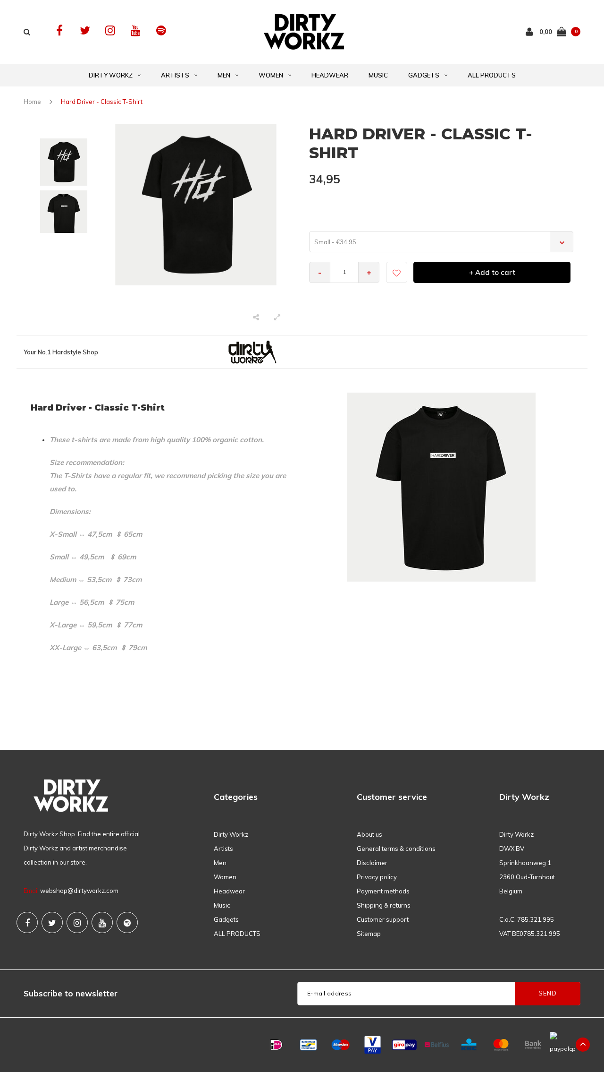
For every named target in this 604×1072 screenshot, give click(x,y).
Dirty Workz (111, 75)
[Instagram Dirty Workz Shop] (110, 30)
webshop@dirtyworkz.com (79, 890)
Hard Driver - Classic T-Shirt (102, 101)
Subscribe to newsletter (70, 993)
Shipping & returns (384, 905)
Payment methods (383, 891)
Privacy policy (377, 877)
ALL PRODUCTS (492, 75)
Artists (175, 75)
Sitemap (369, 933)
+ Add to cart (492, 272)
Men (224, 75)
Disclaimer (372, 862)
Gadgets (423, 75)
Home (32, 101)
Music (378, 75)
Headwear (329, 75)
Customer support (383, 919)
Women (271, 75)
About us (369, 834)
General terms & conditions (396, 848)
